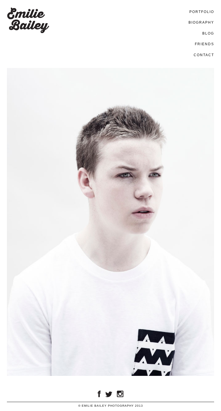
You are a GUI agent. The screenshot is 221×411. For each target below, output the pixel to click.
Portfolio (201, 12)
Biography (201, 22)
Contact (204, 55)
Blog (208, 33)
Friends (204, 44)
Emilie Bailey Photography (28, 40)
